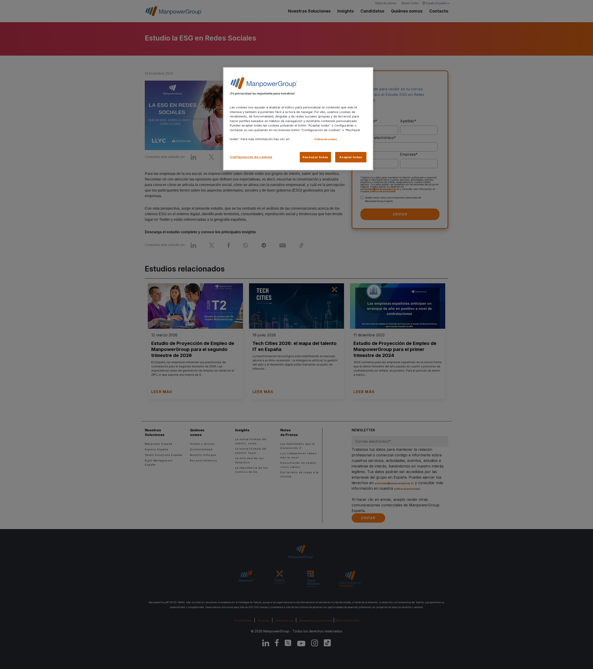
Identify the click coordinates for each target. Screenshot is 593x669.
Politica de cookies (326, 139)
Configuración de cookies (251, 157)
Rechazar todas (315, 157)
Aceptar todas (350, 157)
